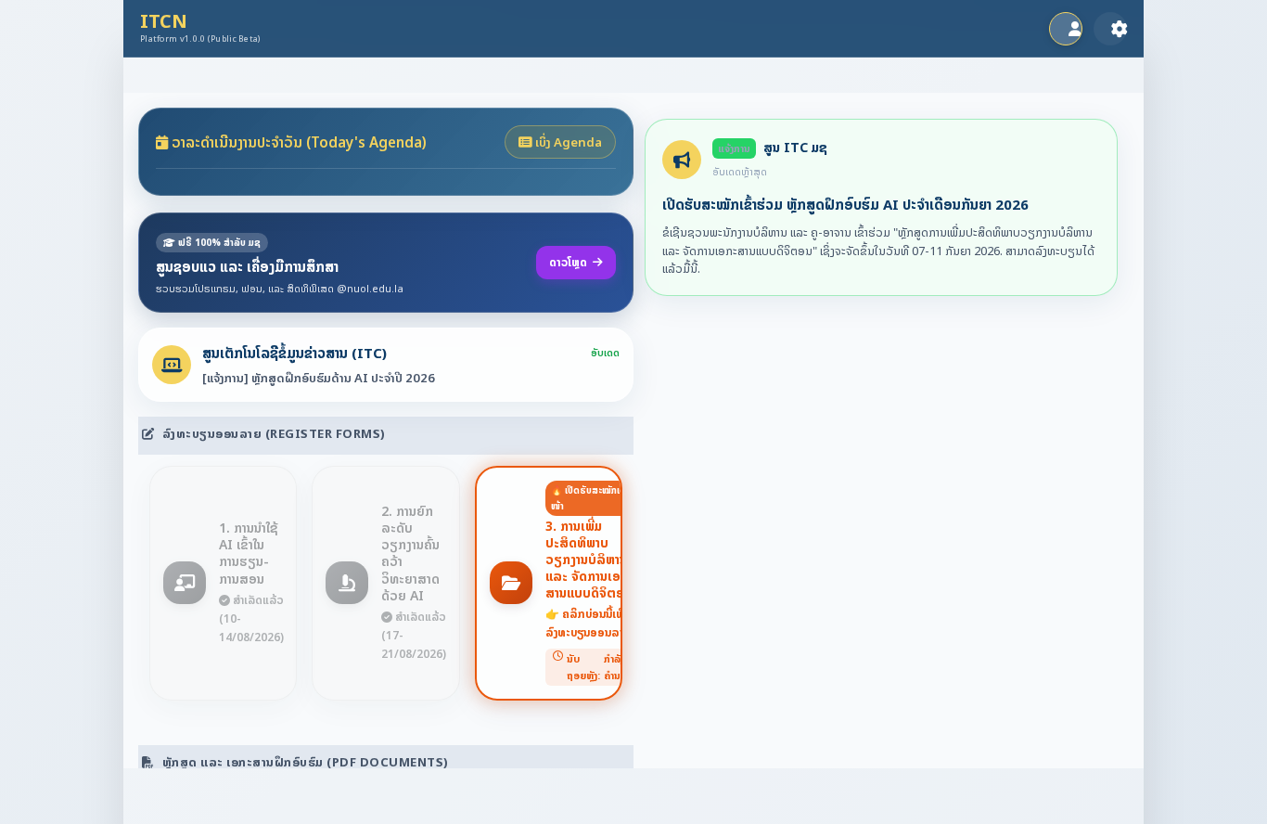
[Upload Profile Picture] (1065, 28)
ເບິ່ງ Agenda (567, 142)
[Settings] (1110, 28)
